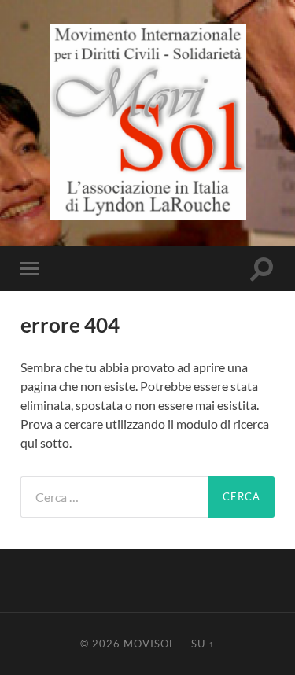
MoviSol (149, 643)
